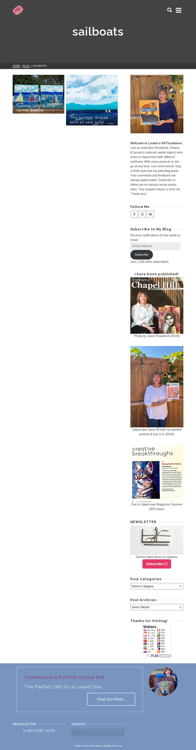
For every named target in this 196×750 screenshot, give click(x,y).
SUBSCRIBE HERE (39, 731)
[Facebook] (134, 214)
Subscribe (142, 254)
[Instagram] (142, 214)
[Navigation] (178, 10)
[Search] (169, 10)
